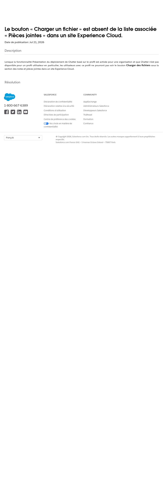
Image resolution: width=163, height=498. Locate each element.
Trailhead (87, 114)
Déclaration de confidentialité (58, 101)
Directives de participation (56, 114)
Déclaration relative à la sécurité (59, 106)
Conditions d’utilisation (55, 110)
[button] (23, 137)
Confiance (88, 123)
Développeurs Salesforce (95, 110)
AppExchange (90, 101)
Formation (88, 119)
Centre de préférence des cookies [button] (60, 119)
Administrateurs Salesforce (96, 106)
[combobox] (23, 137)
